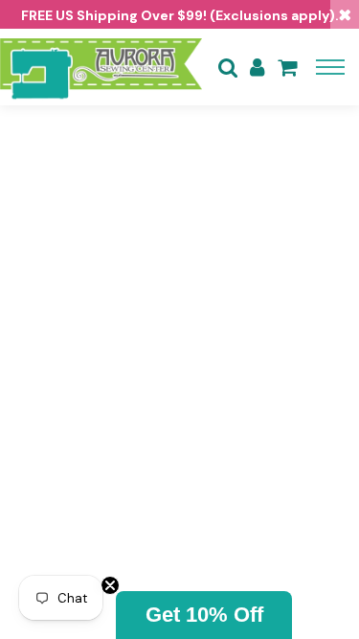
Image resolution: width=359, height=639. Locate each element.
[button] (204, 615)
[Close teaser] (110, 585)
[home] (101, 67)
